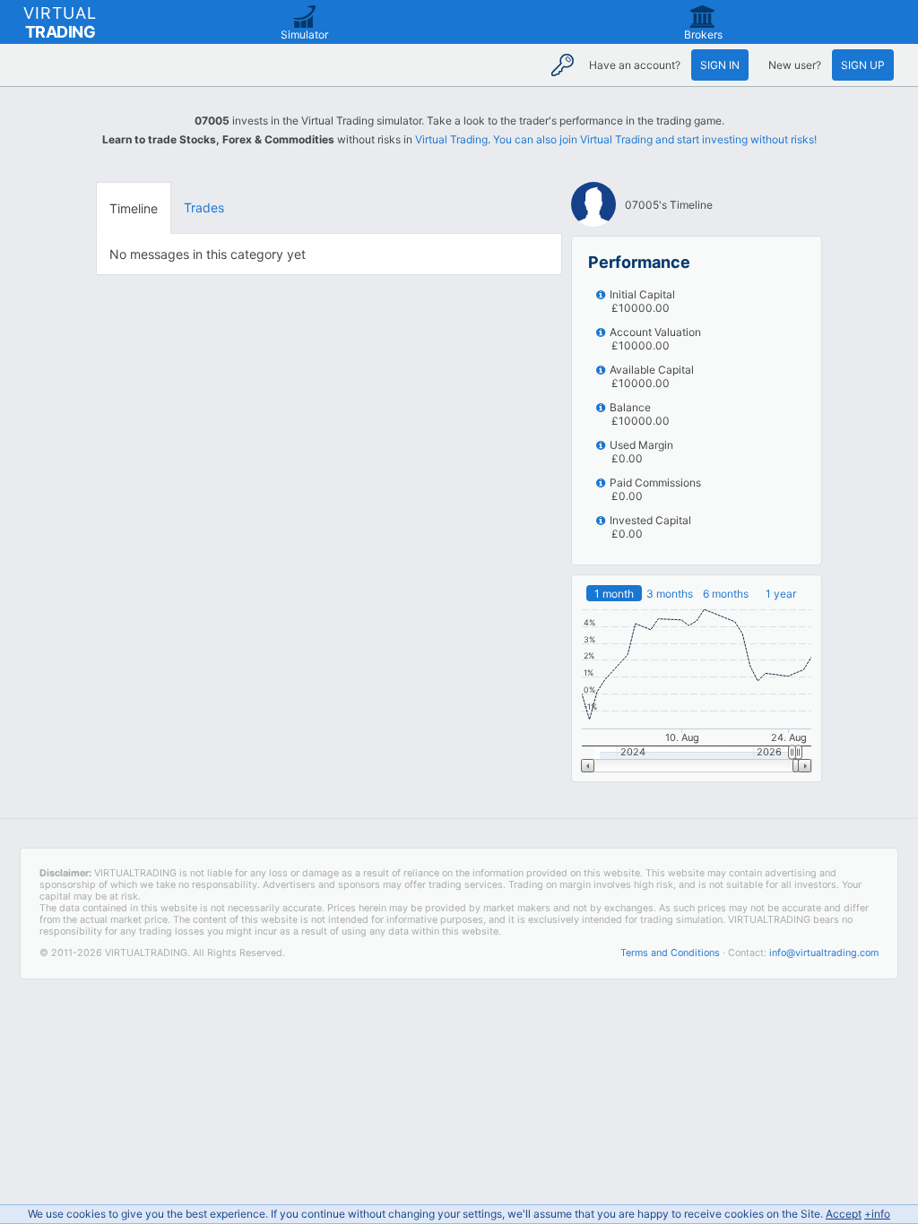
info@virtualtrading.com (824, 953)
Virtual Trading (451, 139)
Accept (844, 1213)
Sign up (863, 65)
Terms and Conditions (670, 953)
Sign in (720, 65)
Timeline (133, 208)
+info (877, 1213)
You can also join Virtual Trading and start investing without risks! (655, 139)
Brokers (703, 34)
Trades (204, 207)
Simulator (304, 34)
